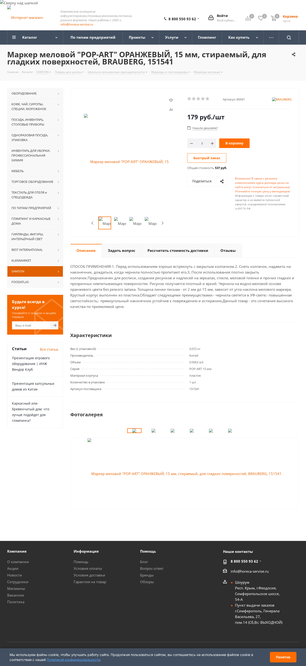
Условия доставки (89, 575)
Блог (144, 561)
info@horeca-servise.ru (76, 24)
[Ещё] (271, 37)
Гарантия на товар (90, 581)
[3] (198, 99)
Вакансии (15, 595)
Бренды (147, 575)
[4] (203, 99)
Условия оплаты (88, 568)
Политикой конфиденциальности (73, 660)
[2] (194, 99)
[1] (189, 99)
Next (162, 223)
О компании (18, 561)
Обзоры (147, 581)
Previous (92, 223)
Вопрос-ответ (152, 568)
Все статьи (49, 349)
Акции (12, 568)
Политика (15, 601)
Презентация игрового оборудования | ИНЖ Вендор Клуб (31, 364)
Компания (17, 551)
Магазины (16, 588)
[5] (207, 99)
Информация (86, 551)
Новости (14, 575)
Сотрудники (17, 581)
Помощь (81, 561)
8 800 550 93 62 (182, 19)
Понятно (283, 657)
